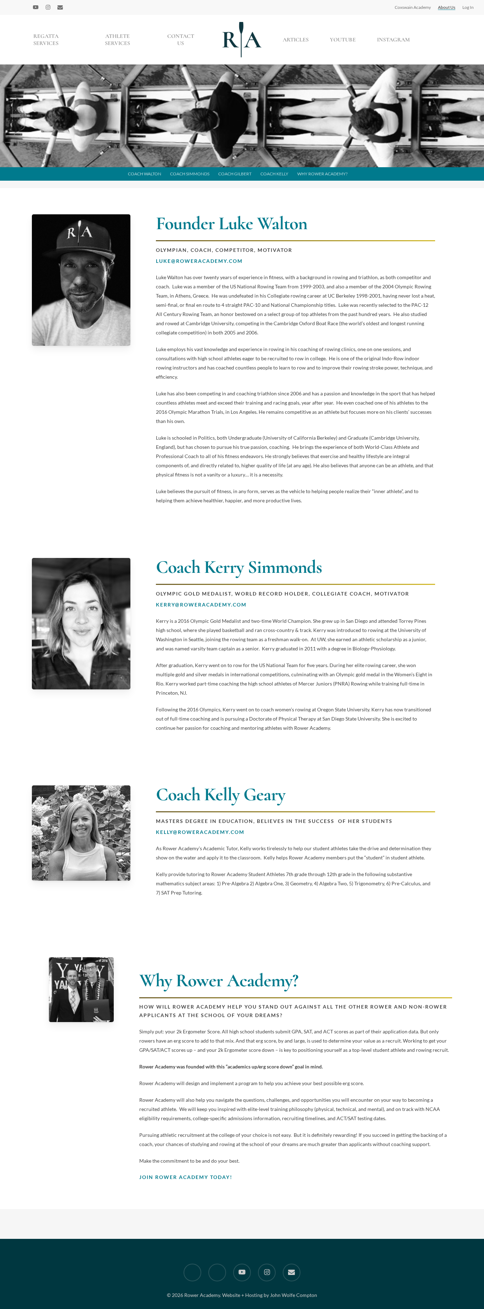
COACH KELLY (274, 173)
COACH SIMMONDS (189, 173)
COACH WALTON (144, 173)
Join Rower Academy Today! (185, 1177)
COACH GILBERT (235, 173)
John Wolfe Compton (293, 1295)
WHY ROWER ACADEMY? (322, 173)
